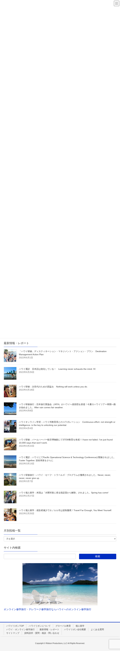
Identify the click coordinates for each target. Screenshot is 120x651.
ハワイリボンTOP (15, 626)
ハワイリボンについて (40, 626)
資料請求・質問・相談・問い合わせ (41, 633)
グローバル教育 (63, 626)
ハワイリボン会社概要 (75, 629)
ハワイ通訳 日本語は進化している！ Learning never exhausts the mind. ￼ (57, 369)
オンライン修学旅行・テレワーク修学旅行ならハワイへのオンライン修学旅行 (47, 609)
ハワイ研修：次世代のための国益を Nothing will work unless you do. (53, 386)
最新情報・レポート (49, 629)
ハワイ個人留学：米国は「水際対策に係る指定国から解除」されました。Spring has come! (63, 492)
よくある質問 (97, 629)
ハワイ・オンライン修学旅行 (20, 629)
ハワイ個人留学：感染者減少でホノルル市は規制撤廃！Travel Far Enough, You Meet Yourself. (65, 510)
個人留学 (80, 626)
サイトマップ (12, 633)
